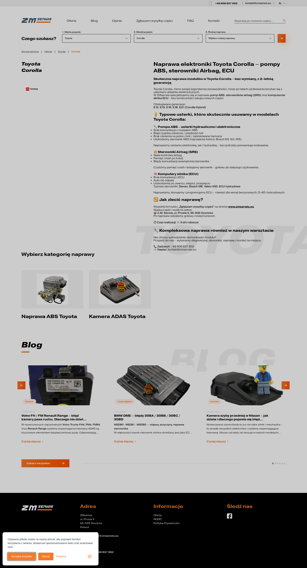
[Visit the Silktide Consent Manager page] (89, 556)
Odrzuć (46, 556)
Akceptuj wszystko (21, 556)
